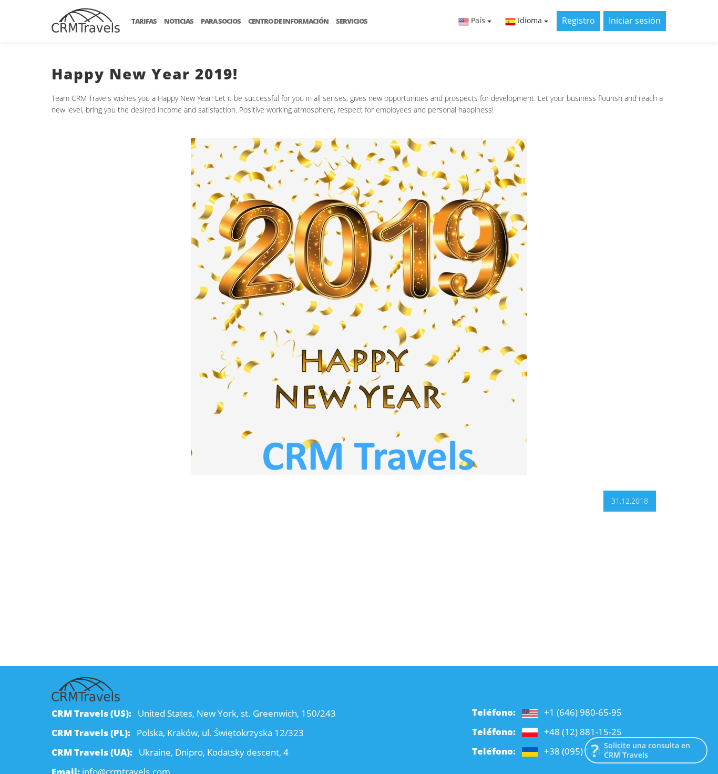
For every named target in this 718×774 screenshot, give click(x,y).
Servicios (351, 21)
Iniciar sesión (635, 20)
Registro (578, 20)
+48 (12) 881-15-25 (583, 732)
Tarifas (144, 21)
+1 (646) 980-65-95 (583, 712)
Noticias (178, 21)
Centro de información (288, 21)
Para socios (221, 21)
